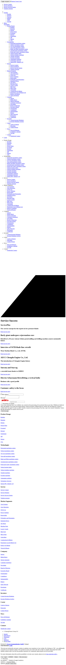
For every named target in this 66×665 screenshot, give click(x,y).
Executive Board (14, 107)
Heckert (12, 34)
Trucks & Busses (14, 95)
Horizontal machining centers (17, 43)
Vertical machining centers (17, 44)
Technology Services (15, 60)
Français (9, 17)
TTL (11, 40)
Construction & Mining (16, 91)
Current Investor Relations (17, 120)
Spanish (9, 21)
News (8, 129)
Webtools (6, 640)
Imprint (6, 634)
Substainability (14, 111)
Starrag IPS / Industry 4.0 (16, 62)
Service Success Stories (10, 7)
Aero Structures (14, 73)
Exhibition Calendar (15, 131)
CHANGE (11, 657)
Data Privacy (7, 635)
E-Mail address (4, 394)
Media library (13, 100)
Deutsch (9, 15)
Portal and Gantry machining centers (19, 52)
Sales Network (14, 114)
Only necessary (23, 657)
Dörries (12, 30)
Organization (13, 108)
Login (5, 137)
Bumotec (12, 29)
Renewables (13, 78)
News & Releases (14, 130)
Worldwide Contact (15, 136)
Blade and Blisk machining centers (19, 49)
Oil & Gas (13, 75)
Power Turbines (14, 76)
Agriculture (13, 89)
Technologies (10, 42)
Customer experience (15, 102)
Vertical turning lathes (15, 53)
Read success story (5, 331)
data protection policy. (51, 654)
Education (12, 126)
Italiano (9, 18)
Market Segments (11, 71)
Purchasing (13, 115)
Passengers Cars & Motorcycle (18, 92)
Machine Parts (14, 84)
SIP (11, 37)
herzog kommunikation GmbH (15, 644)
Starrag (12, 39)
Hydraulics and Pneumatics (17, 79)
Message (3, 398)
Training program (8, 8)
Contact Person (14, 127)
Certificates (13, 117)
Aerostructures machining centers (18, 50)
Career (8, 123)
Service (9, 63)
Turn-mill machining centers (17, 47)
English (6, 12)
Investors (9, 118)
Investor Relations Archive (17, 121)
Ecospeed (12, 33)
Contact (9, 134)
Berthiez (12, 27)
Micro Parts (13, 88)
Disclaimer (6, 637)
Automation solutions (15, 59)
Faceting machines (15, 58)
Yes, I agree (4, 657)
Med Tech (12, 87)
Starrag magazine (14, 101)
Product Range (11, 26)
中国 (8, 20)
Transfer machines (15, 56)
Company (9, 97)
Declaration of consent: (8, 403)
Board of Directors (15, 105)
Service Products (8, 5)
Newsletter (13, 104)
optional (3, 662)
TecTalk (12, 133)
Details (16, 657)
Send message (4, 411)
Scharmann (13, 36)
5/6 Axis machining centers (17, 46)
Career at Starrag (14, 124)
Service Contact (8, 4)
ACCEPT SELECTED (11, 663)
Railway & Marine (15, 94)
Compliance (13, 110)
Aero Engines (13, 72)
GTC (5, 638)
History (12, 113)
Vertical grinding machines (17, 55)
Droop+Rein (13, 31)
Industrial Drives (14, 81)
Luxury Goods (14, 85)
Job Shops (13, 82)
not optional (4, 660)
